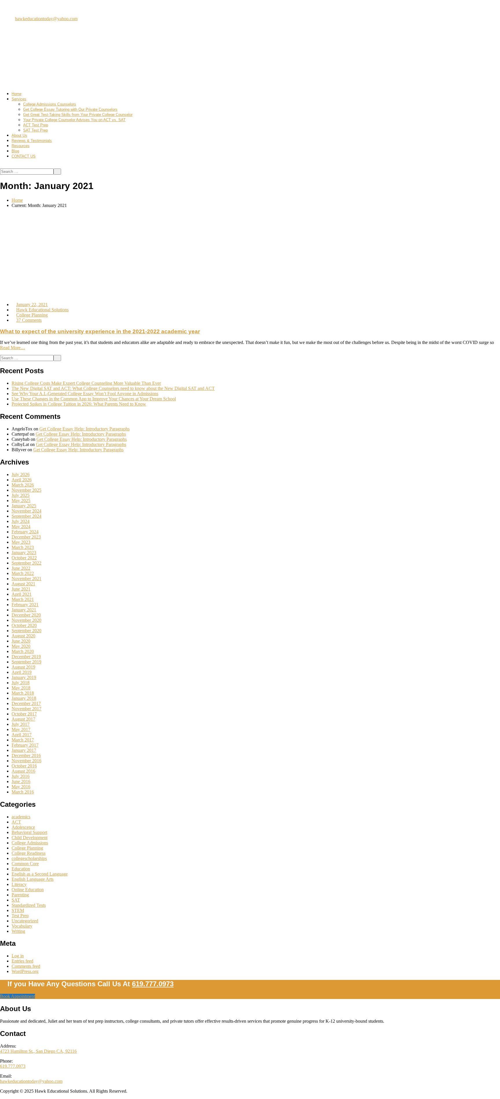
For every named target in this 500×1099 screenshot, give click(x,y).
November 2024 (26, 510)
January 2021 (24, 609)
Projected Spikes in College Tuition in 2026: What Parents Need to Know (79, 404)
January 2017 (24, 750)
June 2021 (21, 588)
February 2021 (25, 604)
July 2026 (21, 474)
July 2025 (21, 495)
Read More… (12, 347)
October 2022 (24, 557)
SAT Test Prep (35, 130)
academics (21, 816)
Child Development (29, 837)
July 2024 (21, 521)
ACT (16, 821)
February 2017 (25, 745)
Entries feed (22, 961)
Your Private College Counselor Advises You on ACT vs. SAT (74, 120)
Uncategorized (25, 920)
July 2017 (21, 724)
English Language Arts (33, 879)
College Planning (32, 314)
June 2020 (21, 641)
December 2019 (26, 656)
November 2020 (26, 620)
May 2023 (21, 542)
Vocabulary (22, 926)
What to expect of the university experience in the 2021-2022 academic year (100, 331)
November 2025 (26, 490)
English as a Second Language (40, 874)
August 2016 (23, 771)
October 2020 (24, 625)
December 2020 (26, 615)
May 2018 (21, 687)
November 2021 (26, 578)
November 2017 (26, 708)
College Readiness (28, 853)
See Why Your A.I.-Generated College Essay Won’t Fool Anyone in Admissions (85, 393)
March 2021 (23, 599)
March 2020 (23, 651)
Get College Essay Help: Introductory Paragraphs (84, 428)
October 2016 (24, 765)
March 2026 (23, 484)
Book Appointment (17, 996)
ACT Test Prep (35, 125)
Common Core (25, 863)
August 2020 (23, 635)
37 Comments (29, 320)
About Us (19, 135)
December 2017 (26, 703)
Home (16, 94)
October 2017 (24, 713)
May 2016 (21, 786)
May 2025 (21, 500)
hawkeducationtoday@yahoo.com (46, 18)
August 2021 (23, 583)
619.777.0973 (39, 7)
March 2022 (23, 573)
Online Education (28, 889)
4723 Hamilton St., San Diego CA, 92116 (38, 1051)
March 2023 (23, 547)
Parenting (20, 894)
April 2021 (22, 594)
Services (19, 99)
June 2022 (21, 568)
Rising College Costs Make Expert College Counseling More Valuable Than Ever (86, 383)
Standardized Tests (29, 905)
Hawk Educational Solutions (42, 309)
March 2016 (23, 791)
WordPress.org (25, 971)
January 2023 (24, 552)
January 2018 (24, 698)
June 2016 (21, 781)
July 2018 (21, 682)
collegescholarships (29, 858)
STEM (18, 910)
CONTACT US (24, 156)
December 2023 (26, 536)
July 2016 (21, 776)
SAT (16, 900)
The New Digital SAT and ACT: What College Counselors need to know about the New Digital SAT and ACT (113, 388)
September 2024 (26, 516)
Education (21, 868)
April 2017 (22, 734)
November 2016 (26, 760)
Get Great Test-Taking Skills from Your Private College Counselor (78, 114)
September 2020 (26, 630)
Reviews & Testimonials (32, 140)
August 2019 (23, 667)
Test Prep (20, 915)
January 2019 (24, 677)
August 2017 (23, 719)
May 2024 (21, 526)
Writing (18, 931)
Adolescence (23, 827)
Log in (18, 955)
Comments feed (26, 966)
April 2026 (22, 479)
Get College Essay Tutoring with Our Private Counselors (70, 109)
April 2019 (22, 672)
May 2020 (21, 646)
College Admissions (30, 842)
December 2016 (26, 755)
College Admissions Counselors (49, 104)
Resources (21, 146)
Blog (15, 151)
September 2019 (26, 661)
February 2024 (25, 531)
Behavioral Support (29, 832)
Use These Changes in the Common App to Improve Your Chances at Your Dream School (94, 398)
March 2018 (23, 693)
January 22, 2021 (32, 304)
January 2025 (24, 505)
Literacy (19, 884)
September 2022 (26, 562)
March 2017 (23, 739)
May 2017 (21, 729)
